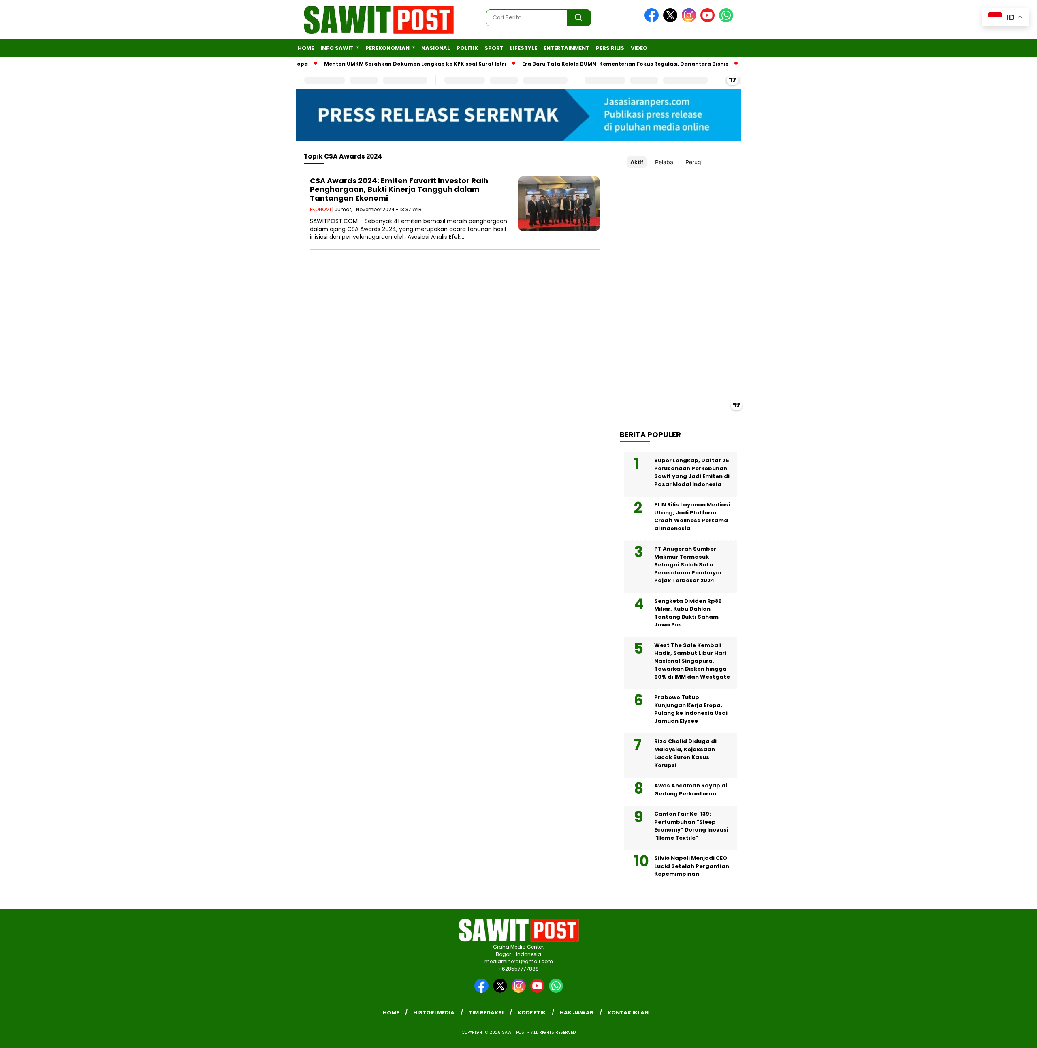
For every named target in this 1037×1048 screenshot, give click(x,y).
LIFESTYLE (523, 48)
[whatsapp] (726, 20)
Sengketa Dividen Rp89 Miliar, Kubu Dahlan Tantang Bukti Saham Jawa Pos (688, 613)
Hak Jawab (576, 1012)
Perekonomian (387, 48)
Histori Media (433, 1012)
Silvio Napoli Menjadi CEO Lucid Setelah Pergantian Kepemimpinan (691, 866)
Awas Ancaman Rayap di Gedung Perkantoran (690, 789)
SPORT (494, 48)
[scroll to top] (999, 1035)
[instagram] (690, 20)
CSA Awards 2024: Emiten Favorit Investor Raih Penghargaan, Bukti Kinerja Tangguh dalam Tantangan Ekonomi (399, 189)
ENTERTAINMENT (566, 48)
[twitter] (671, 20)
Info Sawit (337, 48)
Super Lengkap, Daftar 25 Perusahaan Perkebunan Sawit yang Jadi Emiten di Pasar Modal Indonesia (692, 472)
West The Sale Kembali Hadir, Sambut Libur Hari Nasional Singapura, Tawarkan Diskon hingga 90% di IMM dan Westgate (692, 661)
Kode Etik (532, 1012)
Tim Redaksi (486, 1012)
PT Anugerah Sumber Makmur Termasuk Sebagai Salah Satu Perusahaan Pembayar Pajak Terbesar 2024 (688, 564)
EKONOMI (320, 209)
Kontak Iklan (628, 1012)
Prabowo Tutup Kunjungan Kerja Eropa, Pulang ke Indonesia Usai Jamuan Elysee (691, 709)
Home (306, 48)
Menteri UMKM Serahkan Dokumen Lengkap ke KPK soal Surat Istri (394, 63)
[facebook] (652, 20)
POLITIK (467, 48)
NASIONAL (435, 48)
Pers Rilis (610, 48)
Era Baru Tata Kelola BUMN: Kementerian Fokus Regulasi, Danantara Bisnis (604, 63)
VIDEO (639, 48)
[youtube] (708, 20)
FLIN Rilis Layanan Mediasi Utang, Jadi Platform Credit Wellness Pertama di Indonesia (692, 516)
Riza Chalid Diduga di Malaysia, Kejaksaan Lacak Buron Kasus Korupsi (685, 753)
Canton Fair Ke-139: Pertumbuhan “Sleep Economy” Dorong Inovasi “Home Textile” (691, 826)
